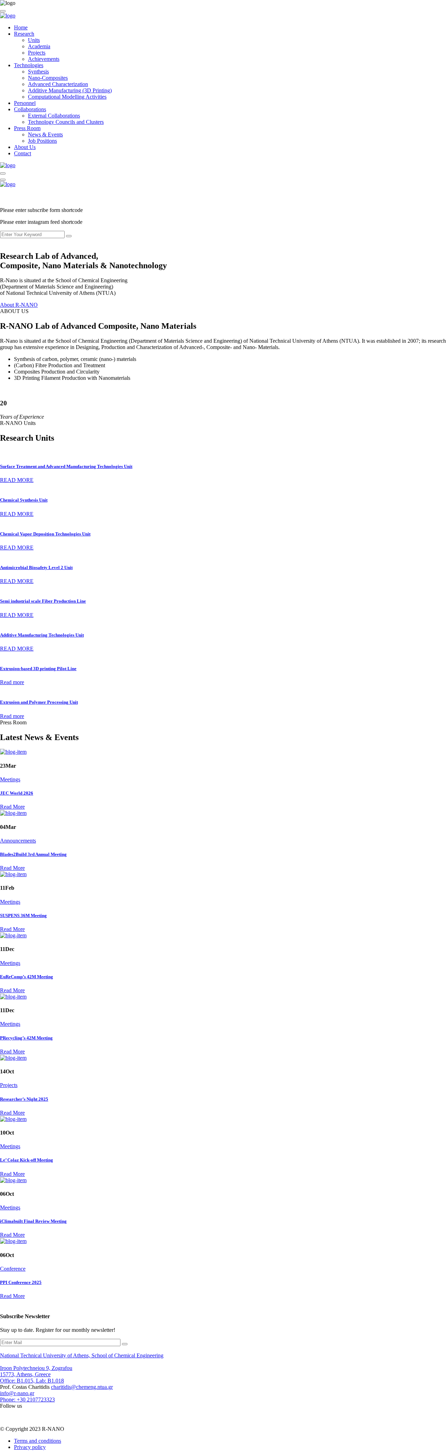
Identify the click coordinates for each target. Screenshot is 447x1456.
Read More (12, 807)
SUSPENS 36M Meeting (23, 915)
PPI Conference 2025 (21, 1282)
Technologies (28, 65)
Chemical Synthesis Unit (23, 500)
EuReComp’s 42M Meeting (26, 976)
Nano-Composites (48, 78)
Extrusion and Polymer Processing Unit (39, 702)
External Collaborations (54, 116)
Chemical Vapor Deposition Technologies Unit (45, 534)
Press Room (27, 128)
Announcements (18, 841)
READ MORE (17, 480)
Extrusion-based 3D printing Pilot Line (38, 668)
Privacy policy (30, 1447)
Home (21, 27)
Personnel (25, 103)
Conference (12, 1269)
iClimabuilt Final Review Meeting (33, 1221)
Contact (22, 153)
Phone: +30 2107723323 (27, 1399)
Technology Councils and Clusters (66, 122)
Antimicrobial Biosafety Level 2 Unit (36, 567)
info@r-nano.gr (17, 1393)
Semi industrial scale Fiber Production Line (43, 601)
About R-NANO (19, 305)
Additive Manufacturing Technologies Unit (42, 635)
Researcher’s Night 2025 (24, 1099)
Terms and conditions (37, 1441)
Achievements (43, 59)
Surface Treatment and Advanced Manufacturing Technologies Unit (66, 466)
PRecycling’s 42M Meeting (26, 1037)
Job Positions (42, 141)
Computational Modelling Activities (67, 97)
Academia (39, 46)
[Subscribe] (124, 1344)
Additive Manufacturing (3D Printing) (70, 90)
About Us (25, 147)
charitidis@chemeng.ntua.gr (82, 1387)
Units (34, 40)
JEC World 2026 (16, 793)
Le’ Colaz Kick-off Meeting (26, 1160)
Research (24, 34)
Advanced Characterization (58, 84)
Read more (12, 682)
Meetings (10, 779)
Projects (36, 53)
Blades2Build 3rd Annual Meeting (33, 854)
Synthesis (38, 71)
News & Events (45, 134)
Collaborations (30, 109)
